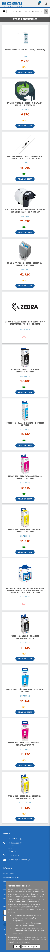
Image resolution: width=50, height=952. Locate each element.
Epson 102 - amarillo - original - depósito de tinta (25, 530)
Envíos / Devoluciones (11, 877)
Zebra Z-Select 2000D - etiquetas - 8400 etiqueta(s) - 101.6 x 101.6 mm (25, 323)
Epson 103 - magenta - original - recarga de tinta (25, 744)
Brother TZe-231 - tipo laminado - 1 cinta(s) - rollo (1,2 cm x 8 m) (25, 157)
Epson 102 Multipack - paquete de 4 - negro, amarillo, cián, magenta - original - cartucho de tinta (25, 590)
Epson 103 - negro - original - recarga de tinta (24, 637)
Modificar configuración (31, 946)
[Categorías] (4, 11)
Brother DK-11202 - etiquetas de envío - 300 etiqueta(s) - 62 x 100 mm (25, 211)
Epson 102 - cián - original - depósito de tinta (25, 424)
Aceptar (17, 946)
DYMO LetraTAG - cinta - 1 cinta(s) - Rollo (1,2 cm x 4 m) (25, 104)
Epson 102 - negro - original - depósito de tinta (24, 370)
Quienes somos (8, 873)
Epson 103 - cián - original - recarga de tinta (25, 690)
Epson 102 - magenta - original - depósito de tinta (25, 477)
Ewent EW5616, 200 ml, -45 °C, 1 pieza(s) (25, 50)
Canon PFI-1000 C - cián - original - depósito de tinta (25, 264)
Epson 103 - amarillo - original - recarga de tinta (25, 797)
